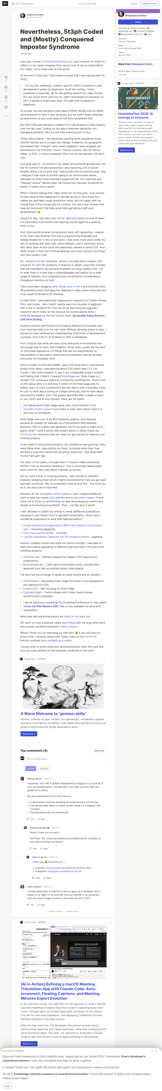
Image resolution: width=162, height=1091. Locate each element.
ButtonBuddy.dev (33, 564)
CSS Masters (31, 581)
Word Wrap (68, 622)
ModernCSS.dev (36, 261)
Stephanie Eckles (35, 14)
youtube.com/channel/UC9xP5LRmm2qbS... (69, 868)
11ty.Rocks (26, 434)
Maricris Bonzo (34, 778)
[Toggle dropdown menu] (104, 659)
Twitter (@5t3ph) (67, 218)
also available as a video (56, 640)
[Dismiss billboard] (156, 1051)
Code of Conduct (55, 911)
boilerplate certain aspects (55, 493)
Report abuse (72, 911)
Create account (149, 3)
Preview (44, 768)
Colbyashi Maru (32, 592)
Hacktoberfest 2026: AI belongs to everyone (135, 115)
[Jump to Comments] (6, 89)
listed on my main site (77, 616)
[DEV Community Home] (5, 3)
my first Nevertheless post (56, 61)
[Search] (13, 3)
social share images (82, 497)
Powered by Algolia (86, 4)
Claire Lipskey (68, 626)
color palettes (57, 497)
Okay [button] (7, 1086)
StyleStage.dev (71, 376)
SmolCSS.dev (31, 557)
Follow (138, 22)
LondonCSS (30, 588)
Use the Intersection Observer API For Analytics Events (56, 536)
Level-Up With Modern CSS (41, 606)
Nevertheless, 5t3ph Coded (131, 73)
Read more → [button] (29, 734)
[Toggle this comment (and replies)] (22, 783)
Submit (30, 768)
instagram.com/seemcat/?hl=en (65, 871)
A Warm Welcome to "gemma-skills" (54, 713)
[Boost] (6, 107)
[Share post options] (6, 116)
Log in (134, 3)
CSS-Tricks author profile (38, 533)
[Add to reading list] (6, 99)
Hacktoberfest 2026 (147, 131)
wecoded (26, 53)
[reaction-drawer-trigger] (6, 79)
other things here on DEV (67, 286)
